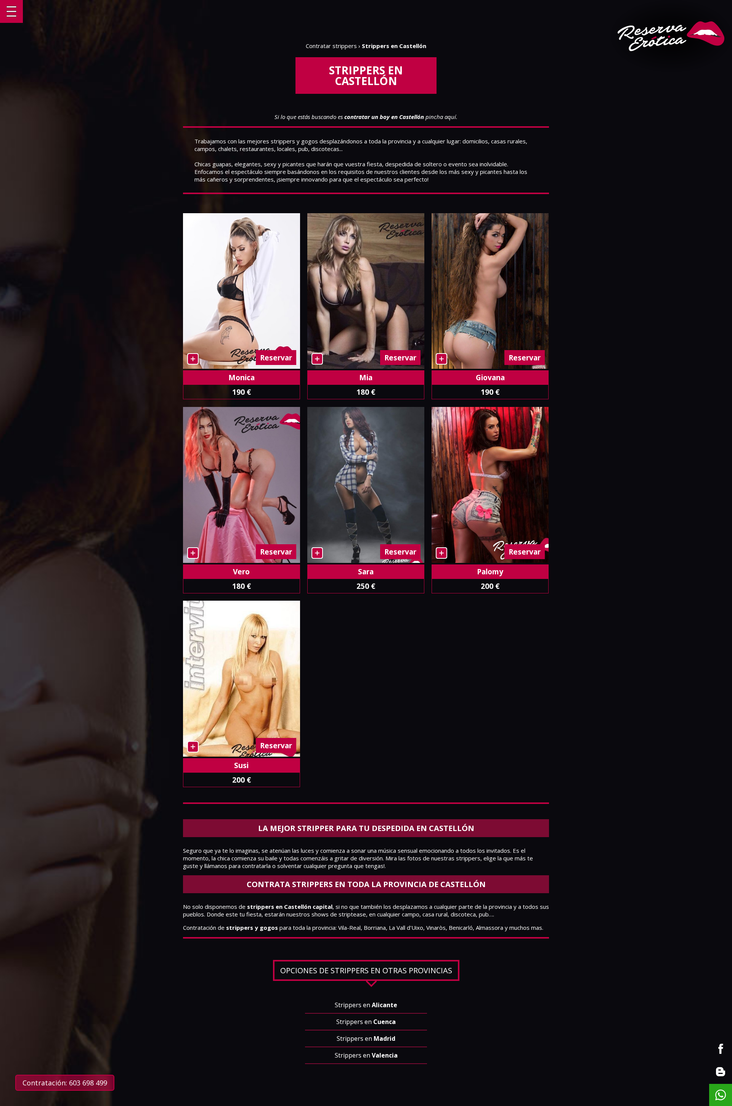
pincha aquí (400, 117)
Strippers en (366, 1005)
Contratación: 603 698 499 (64, 1082)
